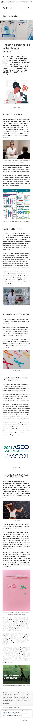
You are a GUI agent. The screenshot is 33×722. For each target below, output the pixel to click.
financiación (15, 697)
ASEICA (4, 694)
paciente (5, 700)
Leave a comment (8, 703)
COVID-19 (25, 694)
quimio (8, 700)
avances (8, 694)
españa (10, 697)
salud (16, 700)
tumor (18, 702)
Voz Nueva (7, 8)
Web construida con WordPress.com (11, 707)
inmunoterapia (6, 699)
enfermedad (5, 697)
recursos (13, 700)
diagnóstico (25, 696)
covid (21, 694)
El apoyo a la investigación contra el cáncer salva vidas (16, 48)
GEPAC (23, 697)
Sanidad (20, 700)
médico (28, 699)
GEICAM (20, 697)
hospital (28, 697)
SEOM (23, 700)
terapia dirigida (12, 702)
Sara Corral (14, 692)
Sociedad (22, 692)
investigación (23, 699)
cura (28, 694)
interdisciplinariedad (14, 699)
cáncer (11, 694)
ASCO (28, 692)
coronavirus (16, 694)
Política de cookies (18, 715)
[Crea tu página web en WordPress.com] (16, 2)
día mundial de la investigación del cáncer (12, 696)
